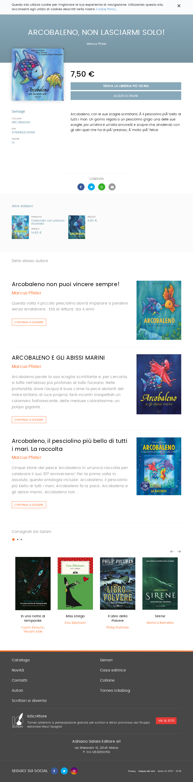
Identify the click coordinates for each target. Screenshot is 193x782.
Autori (17, 690)
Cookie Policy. (106, 9)
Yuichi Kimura (32, 627)
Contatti (20, 680)
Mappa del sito (146, 771)
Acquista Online (126, 96)
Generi (106, 660)
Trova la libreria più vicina (126, 86)
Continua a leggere (29, 322)
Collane (107, 680)
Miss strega (75, 616)
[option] (33, 596)
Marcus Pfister (97, 43)
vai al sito (166, 721)
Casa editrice (113, 670)
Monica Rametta (160, 623)
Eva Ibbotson (75, 623)
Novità (18, 670)
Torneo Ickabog (115, 690)
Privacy (132, 771)
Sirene (160, 616)
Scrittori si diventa (29, 701)
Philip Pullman (117, 627)
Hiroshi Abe (33, 631)
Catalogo (21, 660)
